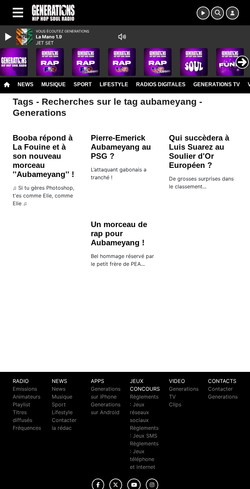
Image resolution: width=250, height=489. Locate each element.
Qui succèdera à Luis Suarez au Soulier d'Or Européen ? (199, 151)
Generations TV (216, 84)
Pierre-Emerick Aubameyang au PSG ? (121, 146)
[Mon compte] (232, 13)
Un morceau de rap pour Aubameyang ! (119, 233)
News (26, 84)
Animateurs (26, 396)
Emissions (25, 389)
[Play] (9, 37)
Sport (83, 84)
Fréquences (27, 428)
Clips (175, 404)
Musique (53, 84)
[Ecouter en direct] (203, 13)
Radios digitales (161, 84)
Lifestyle (114, 84)
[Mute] (122, 37)
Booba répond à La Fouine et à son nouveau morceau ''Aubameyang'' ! (43, 156)
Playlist (21, 404)
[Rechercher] (217, 13)
